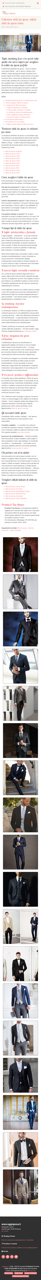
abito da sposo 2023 (12, 163)
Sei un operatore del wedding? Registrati (17, 6)
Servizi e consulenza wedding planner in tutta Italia (17, 1240)
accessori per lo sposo (20, 448)
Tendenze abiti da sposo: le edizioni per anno (21, 100)
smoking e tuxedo (30, 331)
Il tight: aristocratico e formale (16, 108)
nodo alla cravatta (23, 432)
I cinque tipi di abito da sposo (15, 105)
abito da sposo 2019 (12, 173)
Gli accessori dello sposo (14, 119)
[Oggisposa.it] (9, 13)
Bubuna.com (32, 1270)
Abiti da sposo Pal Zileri (13, 489)
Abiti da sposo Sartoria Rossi (15, 494)
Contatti (5, 1231)
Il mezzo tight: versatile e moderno (18, 110)
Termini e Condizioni (30, 1273)
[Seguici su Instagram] (7, 1257)
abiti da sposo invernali (13, 151)
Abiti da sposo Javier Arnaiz (15, 487)
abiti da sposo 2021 (12, 168)
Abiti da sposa (22, 528)
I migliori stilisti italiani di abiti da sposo (19, 124)
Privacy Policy (8, 1273)
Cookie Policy (18, 1273)
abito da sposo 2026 (12, 156)
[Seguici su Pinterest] (12, 1257)
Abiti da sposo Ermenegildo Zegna (17, 491)
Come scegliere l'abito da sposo (16, 103)
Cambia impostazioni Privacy (20, 1276)
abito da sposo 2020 (12, 170)
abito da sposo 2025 (12, 158)
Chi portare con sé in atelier (14, 122)
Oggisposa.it (6, 1266)
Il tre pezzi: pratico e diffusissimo (18, 117)
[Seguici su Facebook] (3, 1257)
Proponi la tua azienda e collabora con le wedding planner (19, 1247)
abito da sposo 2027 (12, 154)
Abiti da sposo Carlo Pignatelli (16, 498)
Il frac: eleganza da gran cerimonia (18, 115)
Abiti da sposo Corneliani (14, 496)
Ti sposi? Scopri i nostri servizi (14, 3)
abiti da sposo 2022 (12, 166)
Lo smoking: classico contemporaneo (19, 112)
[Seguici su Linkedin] (16, 1257)
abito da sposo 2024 (12, 161)
